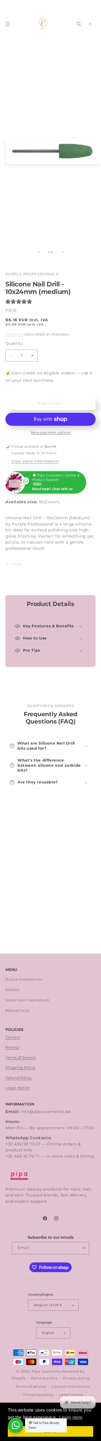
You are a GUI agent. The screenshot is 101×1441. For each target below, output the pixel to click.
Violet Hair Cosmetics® (27, 1000)
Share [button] (16, 564)
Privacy (12, 1047)
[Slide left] (39, 252)
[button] (7, 24)
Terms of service (31, 1387)
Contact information (70, 1387)
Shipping (14, 334)
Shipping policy (38, 1395)
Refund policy (44, 1378)
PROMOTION (17, 1011)
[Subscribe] (83, 1248)
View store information (34, 461)
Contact (12, 1037)
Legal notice (71, 1395)
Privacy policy (76, 1378)
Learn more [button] (71, 1417)
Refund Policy (18, 1078)
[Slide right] (62, 252)
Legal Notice (17, 1088)
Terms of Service (20, 1057)
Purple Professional (23, 979)
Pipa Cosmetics (46, 1371)
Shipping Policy (20, 1067)
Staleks (12, 990)
